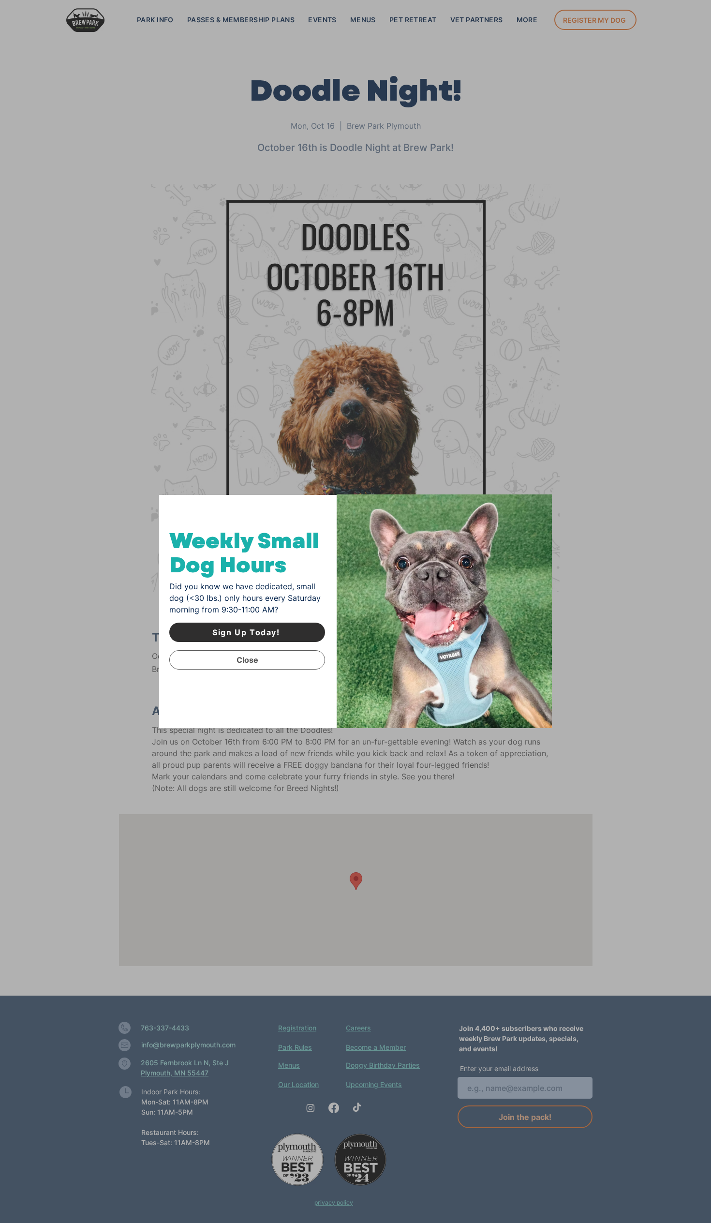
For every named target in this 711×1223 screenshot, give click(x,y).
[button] (247, 660)
